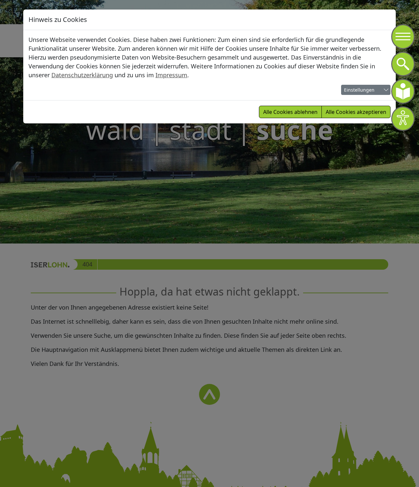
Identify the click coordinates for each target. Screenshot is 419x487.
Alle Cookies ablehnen (290, 112)
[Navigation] (403, 36)
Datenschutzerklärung (82, 75)
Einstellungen (359, 90)
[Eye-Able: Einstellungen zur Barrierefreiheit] (403, 118)
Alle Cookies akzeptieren (356, 112)
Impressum (171, 75)
